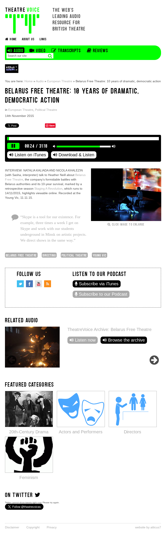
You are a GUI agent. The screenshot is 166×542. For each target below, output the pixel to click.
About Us (28, 39)
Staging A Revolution (48, 188)
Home (28, 81)
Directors (132, 431)
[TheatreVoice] (22, 20)
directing (49, 255)
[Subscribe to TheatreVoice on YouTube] (38, 283)
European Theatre (59, 81)
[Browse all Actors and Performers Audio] (81, 409)
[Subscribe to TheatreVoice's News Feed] (47, 283)
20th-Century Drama (28, 431)
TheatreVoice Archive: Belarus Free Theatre (109, 329)
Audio (40, 81)
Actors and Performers (80, 431)
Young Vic (99, 255)
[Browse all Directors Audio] (133, 409)
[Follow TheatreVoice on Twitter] (20, 283)
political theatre (74, 255)
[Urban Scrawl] (11, 68)
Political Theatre (46, 109)
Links (43, 39)
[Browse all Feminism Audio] (29, 454)
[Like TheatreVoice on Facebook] (29, 283)
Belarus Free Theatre (21, 255)
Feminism (28, 477)
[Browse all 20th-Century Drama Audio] (29, 409)
